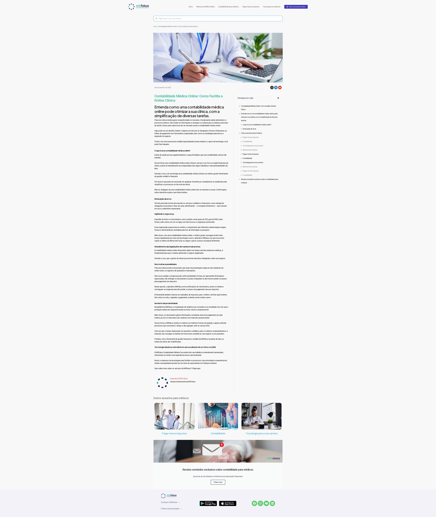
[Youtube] (280, 87)
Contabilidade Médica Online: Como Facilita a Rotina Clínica (258, 107)
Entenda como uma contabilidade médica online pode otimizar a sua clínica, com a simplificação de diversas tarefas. (259, 117)
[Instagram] (272, 87)
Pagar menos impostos (250, 7)
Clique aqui (218, 482)
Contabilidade (247, 141)
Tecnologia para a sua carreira (253, 146)
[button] (278, 98)
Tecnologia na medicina (271, 7)
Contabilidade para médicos (228, 7)
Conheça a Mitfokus (169, 502)
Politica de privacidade (170, 508)
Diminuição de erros (249, 129)
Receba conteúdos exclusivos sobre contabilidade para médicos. (259, 181)
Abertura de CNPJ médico (205, 7)
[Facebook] (254, 503)
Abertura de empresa (250, 150)
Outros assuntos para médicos (251, 133)
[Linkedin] (276, 87)
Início (191, 7)
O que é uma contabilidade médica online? (257, 125)
